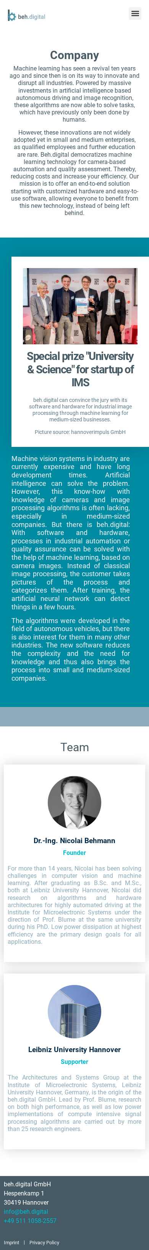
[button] (135, 13)
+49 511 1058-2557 (30, 1220)
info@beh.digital (26, 1211)
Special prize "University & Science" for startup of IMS (80, 369)
